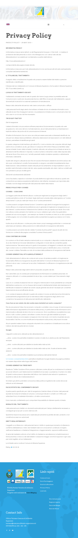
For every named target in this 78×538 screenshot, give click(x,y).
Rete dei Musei (54, 508)
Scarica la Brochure (46, 484)
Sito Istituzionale (55, 499)
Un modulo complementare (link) (17, 359)
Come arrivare (45, 478)
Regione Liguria (54, 502)
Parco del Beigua (54, 505)
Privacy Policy (13, 42)
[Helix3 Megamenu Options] (48, 24)
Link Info (43, 491)
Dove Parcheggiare (46, 481)
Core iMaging (32, 493)
